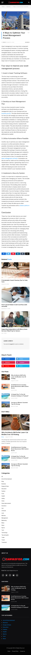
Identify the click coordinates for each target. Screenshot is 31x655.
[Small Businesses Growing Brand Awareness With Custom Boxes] (6, 387)
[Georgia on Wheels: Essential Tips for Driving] (6, 404)
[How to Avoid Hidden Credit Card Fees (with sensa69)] (15, 295)
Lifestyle (4, 510)
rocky (4, 42)
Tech (3, 530)
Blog (3, 481)
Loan (3, 513)
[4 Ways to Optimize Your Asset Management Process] (15, 20)
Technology (4, 532)
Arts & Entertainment (7, 479)
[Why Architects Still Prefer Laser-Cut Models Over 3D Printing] (6, 377)
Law (3, 508)
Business (27, 42)
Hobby (3, 498)
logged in (12, 344)
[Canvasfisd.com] (15, 2)
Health (3, 496)
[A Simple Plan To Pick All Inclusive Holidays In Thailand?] (6, 396)
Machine (4, 515)
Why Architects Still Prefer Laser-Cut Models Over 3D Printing (18, 376)
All (2, 476)
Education (4, 488)
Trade (3, 537)
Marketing (4, 520)
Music (3, 522)
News (3, 525)
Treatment (4, 542)
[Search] (28, 2)
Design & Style (5, 486)
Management (5, 518)
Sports (3, 527)
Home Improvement (6, 503)
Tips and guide (5, 535)
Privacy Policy (15, 651)
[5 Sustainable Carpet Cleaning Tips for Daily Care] (15, 270)
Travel (3, 540)
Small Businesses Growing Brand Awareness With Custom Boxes (20, 386)
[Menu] (2, 2)
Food (3, 493)
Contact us (22, 651)
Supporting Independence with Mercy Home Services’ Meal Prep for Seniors (14, 330)
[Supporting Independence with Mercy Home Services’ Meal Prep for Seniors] (15, 319)
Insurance (4, 505)
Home (3, 501)
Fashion (3, 491)
